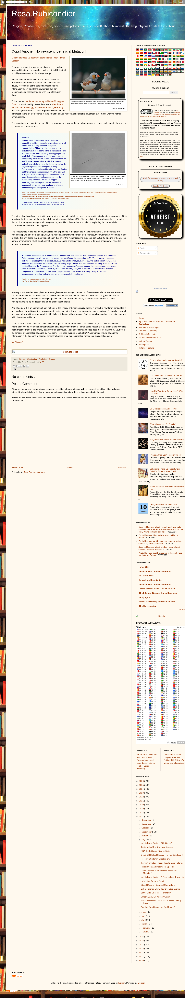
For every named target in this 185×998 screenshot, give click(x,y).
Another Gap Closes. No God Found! (158, 907)
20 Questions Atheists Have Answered (167, 439)
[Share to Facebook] (24, 366)
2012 (141, 952)
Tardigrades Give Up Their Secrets (157, 847)
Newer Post (17, 467)
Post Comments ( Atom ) (35, 472)
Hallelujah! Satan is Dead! (152, 881)
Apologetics (143, 344)
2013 (141, 948)
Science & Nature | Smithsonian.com (157, 602)
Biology (22, 359)
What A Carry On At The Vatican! (156, 897)
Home (70, 467)
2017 (141, 816)
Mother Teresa (145, 341)
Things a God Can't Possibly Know (165, 455)
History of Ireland (146, 348)
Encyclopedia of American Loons (155, 571)
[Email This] (14, 366)
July (143, 839)
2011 (141, 956)
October (145, 828)
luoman (121, 983)
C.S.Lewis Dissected (147, 334)
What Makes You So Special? (163, 424)
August (144, 836)
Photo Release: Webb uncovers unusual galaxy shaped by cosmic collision (160, 542)
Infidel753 (144, 567)
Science (52, 359)
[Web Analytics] (92, 991)
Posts (142, 248)
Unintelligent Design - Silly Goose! (156, 843)
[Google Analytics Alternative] (98, 976)
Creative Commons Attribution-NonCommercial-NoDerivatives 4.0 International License (160, 114)
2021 (141, 801)
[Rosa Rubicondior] (160, 291)
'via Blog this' (17, 342)
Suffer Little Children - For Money (156, 893)
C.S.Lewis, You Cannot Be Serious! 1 (166, 376)
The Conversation (148, 606)
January (145, 932)
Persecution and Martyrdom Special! (157, 867)
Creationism (32, 359)
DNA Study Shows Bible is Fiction (156, 851)
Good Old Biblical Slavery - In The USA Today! (162, 855)
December (146, 820)
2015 (141, 940)
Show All (182, 609)
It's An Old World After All (149, 337)
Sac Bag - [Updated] (147, 330)
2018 (141, 812)
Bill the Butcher (146, 576)
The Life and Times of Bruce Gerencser (158, 593)
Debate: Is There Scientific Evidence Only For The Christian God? (166, 470)
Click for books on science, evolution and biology (160, 179)
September (146, 832)
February (145, 928)
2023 (141, 793)
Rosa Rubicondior (43, 13)
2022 (141, 797)
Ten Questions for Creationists (163, 504)
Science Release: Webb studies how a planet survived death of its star (159, 548)
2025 (141, 785)
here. (142, 156)
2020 (141, 805)
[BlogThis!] (17, 366)
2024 (141, 789)
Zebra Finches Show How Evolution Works (160, 889)
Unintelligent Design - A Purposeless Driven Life (162, 877)
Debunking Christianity (150, 580)
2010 (141, 960)
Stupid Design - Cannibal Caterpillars (158, 885)
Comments (144, 253)
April (143, 920)
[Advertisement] (69, 498)
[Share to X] (20, 366)
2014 (141, 944)
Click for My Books (160, 186)
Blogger (141, 983)
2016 (141, 936)
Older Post (121, 467)
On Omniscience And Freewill (163, 409)
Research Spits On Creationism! (155, 859)
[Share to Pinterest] (27, 366)
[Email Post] (69, 369)
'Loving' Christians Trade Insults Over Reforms (162, 863)
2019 (141, 808)
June (144, 912)
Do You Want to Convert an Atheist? (166, 360)
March (144, 924)
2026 (141, 781)
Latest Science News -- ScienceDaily (157, 589)
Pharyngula (144, 597)
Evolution (43, 359)
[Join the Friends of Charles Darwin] (160, 616)
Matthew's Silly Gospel (148, 327)
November (146, 824)
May (143, 916)
